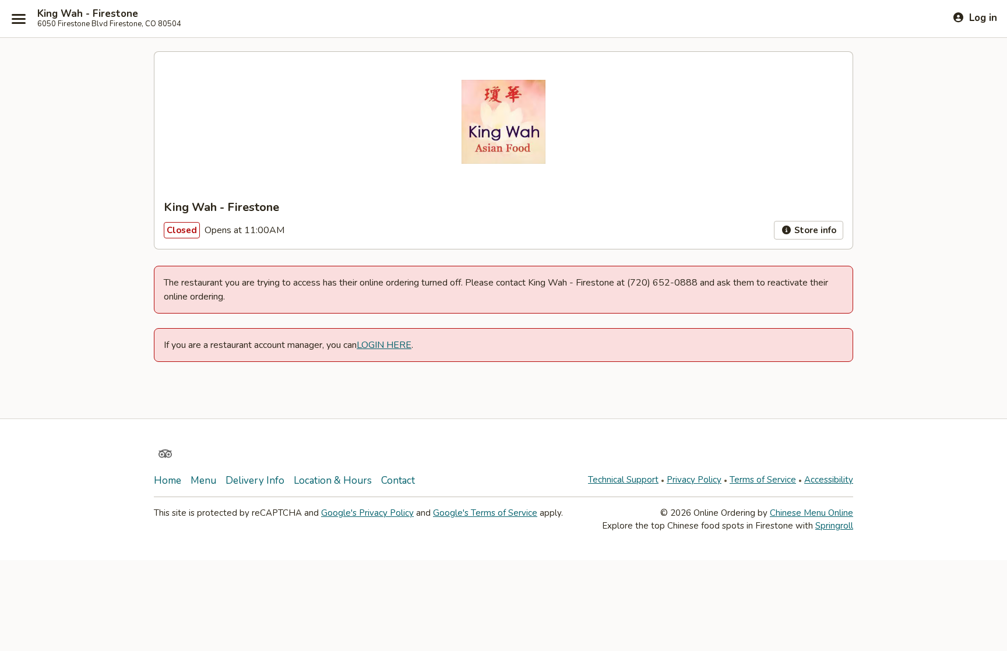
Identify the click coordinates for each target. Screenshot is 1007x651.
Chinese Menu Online (811, 513)
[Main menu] (18, 18)
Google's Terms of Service (485, 513)
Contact (398, 480)
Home (167, 480)
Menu (203, 480)
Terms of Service (763, 479)
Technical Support (623, 479)
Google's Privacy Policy (367, 513)
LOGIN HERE (384, 345)
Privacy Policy (694, 479)
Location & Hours (333, 480)
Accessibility (828, 479)
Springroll (834, 526)
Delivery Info (255, 480)
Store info (814, 230)
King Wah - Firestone (87, 14)
